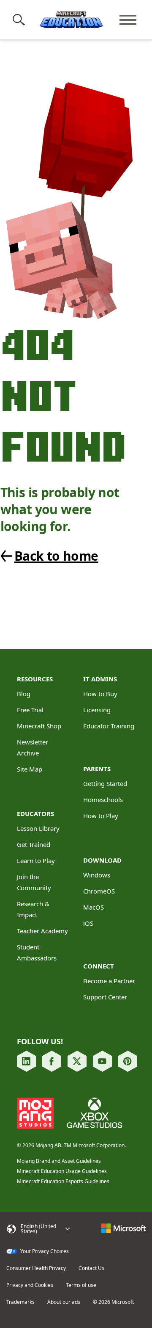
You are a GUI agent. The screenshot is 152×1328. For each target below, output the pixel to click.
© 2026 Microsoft (113, 1302)
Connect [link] (98, 966)
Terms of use (81, 1285)
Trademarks (20, 1302)
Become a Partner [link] (109, 981)
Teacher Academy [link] (42, 931)
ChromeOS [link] (99, 891)
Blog (23, 693)
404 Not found (63, 395)
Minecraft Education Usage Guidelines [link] (62, 1171)
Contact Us (91, 1268)
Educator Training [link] (108, 726)
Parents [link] (97, 768)
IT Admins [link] (100, 679)
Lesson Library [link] (38, 828)
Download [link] (102, 860)
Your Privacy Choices (44, 1251)
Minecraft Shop (39, 726)
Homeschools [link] (103, 799)
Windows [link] (96, 875)
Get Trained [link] (33, 844)
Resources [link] (35, 679)
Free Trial (30, 710)
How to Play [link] (100, 815)
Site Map (29, 769)
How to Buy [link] (100, 693)
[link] (69, 556)
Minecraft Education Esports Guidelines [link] (63, 1181)
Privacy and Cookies (29, 1285)
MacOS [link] (93, 907)
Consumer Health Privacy (36, 1268)
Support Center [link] (105, 997)
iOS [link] (88, 923)
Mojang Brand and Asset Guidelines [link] (59, 1161)
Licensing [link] (97, 710)
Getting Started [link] (105, 783)
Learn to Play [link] (36, 860)
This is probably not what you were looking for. (59, 509)
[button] (20, 20)
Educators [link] (35, 813)
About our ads (63, 1302)
